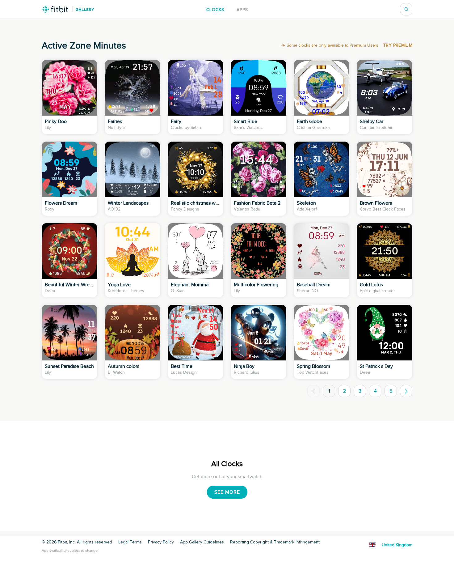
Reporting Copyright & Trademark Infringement (275, 542)
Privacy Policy (161, 542)
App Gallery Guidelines (202, 542)
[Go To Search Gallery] (406, 9)
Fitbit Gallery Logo (68, 9)
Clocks (215, 9)
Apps (242, 9)
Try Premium (397, 45)
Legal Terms (130, 542)
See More (227, 492)
